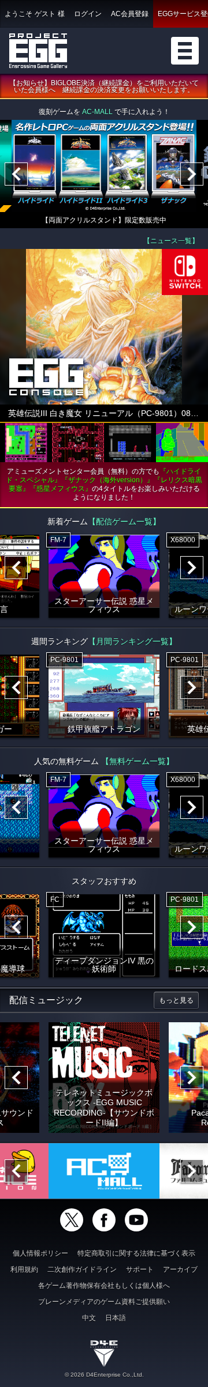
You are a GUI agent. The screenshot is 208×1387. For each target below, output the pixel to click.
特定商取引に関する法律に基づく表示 (136, 1253)
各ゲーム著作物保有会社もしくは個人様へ (104, 1285)
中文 (89, 1317)
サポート (140, 1269)
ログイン (88, 14)
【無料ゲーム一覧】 (137, 761)
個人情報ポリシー (40, 1253)
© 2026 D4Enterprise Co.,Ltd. (104, 1374)
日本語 (115, 1317)
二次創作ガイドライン (82, 1269)
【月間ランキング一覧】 (132, 641)
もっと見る (176, 1000)
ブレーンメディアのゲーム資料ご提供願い (104, 1301)
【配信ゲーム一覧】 (124, 521)
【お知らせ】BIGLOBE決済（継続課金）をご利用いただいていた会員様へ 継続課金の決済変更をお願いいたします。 (104, 86)
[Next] (191, 174)
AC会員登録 (129, 14)
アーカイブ (180, 1269)
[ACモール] (104, 1171)
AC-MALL (97, 112)
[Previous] (16, 174)
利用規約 (24, 1269)
